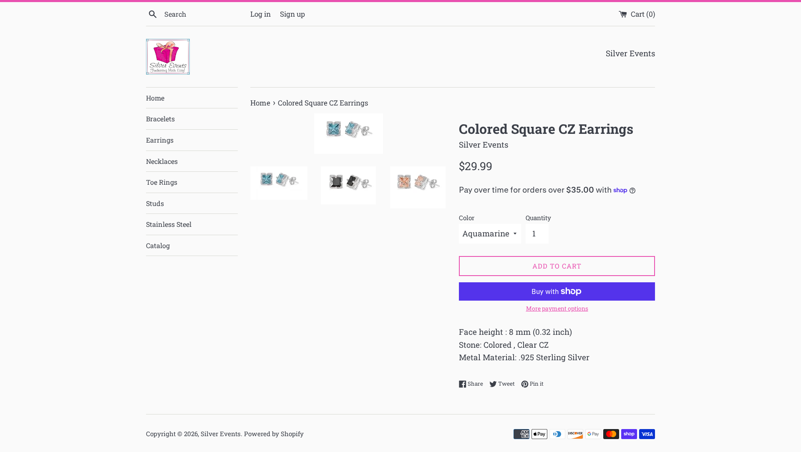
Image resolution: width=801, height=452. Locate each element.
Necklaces (162, 161)
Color (466, 217)
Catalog (158, 245)
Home (155, 97)
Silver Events (221, 433)
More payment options (557, 308)
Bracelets (160, 118)
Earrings (160, 140)
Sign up (292, 14)
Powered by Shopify (274, 433)
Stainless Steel (168, 224)
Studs (155, 203)
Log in (260, 14)
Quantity (538, 217)
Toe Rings (161, 182)
